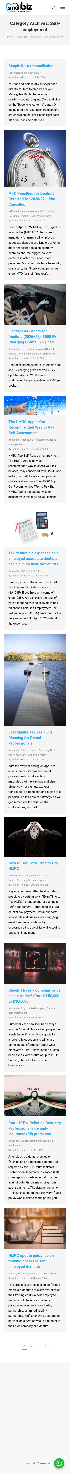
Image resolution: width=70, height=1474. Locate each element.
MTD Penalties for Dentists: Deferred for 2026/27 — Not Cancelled (31, 199)
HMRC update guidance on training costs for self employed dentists (31, 1261)
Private (23, 754)
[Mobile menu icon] (62, 7)
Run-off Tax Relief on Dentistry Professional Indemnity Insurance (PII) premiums (34, 1128)
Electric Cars (27, 349)
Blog (23, 1008)
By (18, 77)
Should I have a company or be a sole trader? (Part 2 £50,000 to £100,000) (34, 996)
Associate (33, 72)
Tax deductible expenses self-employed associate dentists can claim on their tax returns (34, 558)
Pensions (13, 754)
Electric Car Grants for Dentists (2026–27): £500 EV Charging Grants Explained (32, 336)
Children (25, 750)
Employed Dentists (45, 349)
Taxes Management (40, 216)
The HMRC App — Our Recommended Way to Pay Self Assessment (31, 427)
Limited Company (17, 353)
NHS (52, 750)
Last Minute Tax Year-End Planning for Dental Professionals (30, 737)
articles (12, 1273)
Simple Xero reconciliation (30, 66)
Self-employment (17, 72)
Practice (25, 216)
